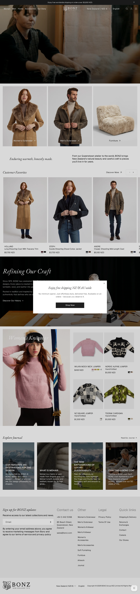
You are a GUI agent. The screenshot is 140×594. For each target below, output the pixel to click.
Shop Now (70, 305)
